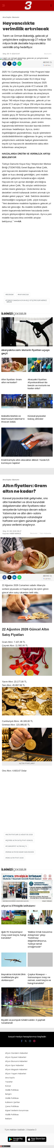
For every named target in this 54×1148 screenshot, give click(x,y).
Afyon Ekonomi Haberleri (16, 1061)
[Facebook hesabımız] (21, 1041)
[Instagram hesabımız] (30, 1041)
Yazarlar (9, 1081)
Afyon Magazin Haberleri (16, 1069)
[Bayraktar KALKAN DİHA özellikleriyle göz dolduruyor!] (13, 962)
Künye (8, 1086)
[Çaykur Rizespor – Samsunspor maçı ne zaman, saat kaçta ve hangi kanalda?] (40, 962)
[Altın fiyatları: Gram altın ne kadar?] (13, 367)
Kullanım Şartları (12, 1102)
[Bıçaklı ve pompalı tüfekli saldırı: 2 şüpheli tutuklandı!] (27, 1002)
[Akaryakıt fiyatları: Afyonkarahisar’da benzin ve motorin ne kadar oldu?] (40, 367)
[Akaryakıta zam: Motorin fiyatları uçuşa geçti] (27, 331)
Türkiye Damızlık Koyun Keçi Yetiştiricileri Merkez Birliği (27, 301)
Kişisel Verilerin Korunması (16, 1110)
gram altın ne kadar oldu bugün (20, 852)
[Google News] (47, 65)
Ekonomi (47, 53)
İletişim (8, 1094)
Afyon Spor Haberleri (14, 1065)
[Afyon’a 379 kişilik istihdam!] (27, 887)
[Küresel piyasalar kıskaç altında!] (40, 403)
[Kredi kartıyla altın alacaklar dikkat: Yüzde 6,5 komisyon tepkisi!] (27, 442)
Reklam (8, 1118)
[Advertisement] (27, 262)
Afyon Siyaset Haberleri (15, 1057)
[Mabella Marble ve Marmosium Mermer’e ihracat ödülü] (13, 403)
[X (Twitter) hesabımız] (26, 1041)
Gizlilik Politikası (12, 1090)
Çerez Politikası (12, 1106)
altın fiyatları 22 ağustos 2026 (20, 834)
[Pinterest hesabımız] (34, 1041)
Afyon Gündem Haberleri (16, 1053)
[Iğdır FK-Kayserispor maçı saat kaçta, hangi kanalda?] (13, 919)
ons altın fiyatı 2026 (15, 858)
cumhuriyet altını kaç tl (17, 846)
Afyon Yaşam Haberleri (15, 1073)
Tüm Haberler (45, 533)
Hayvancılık (24, 294)
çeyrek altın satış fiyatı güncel (20, 840)
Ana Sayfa (10, 1077)
